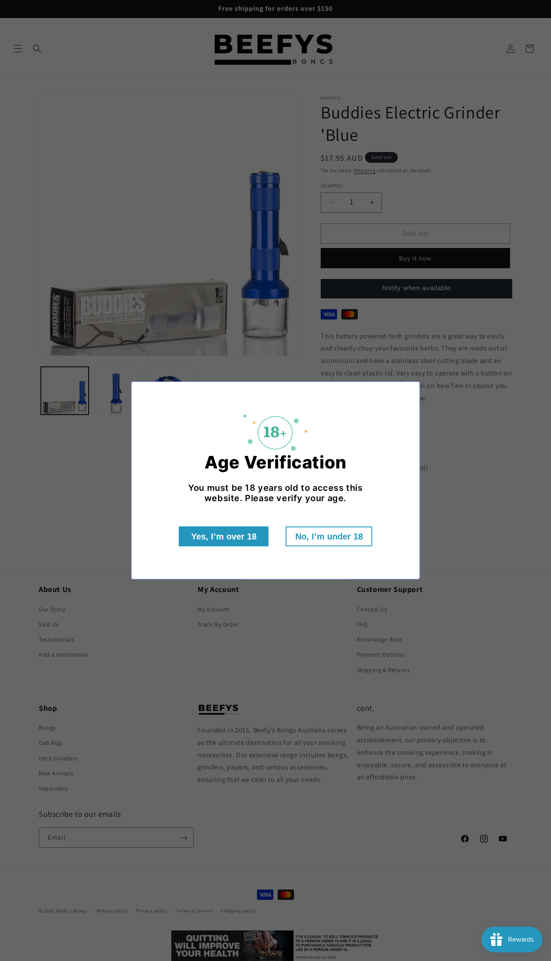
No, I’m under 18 (329, 536)
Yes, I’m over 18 (224, 536)
